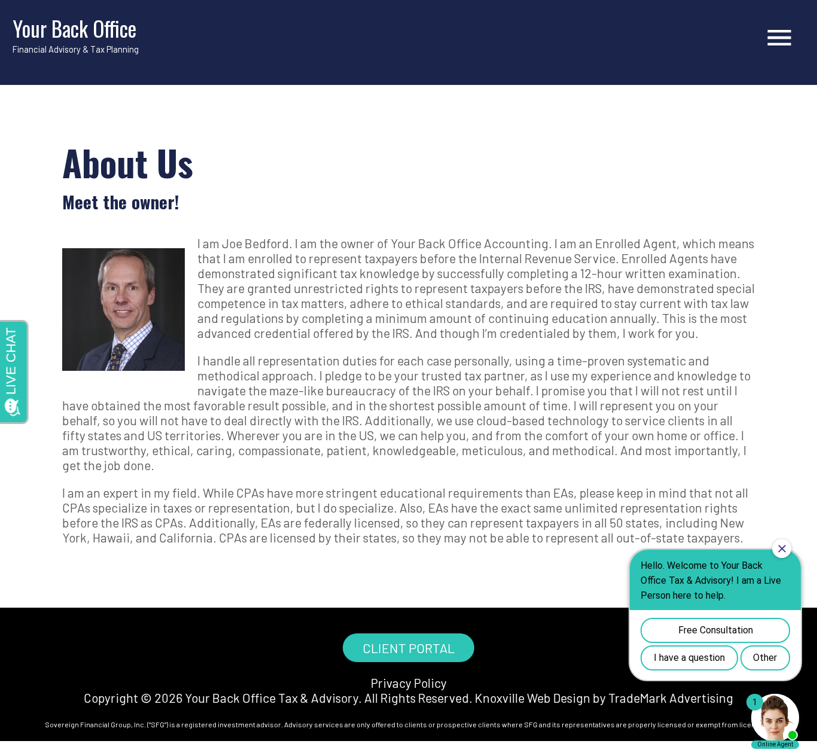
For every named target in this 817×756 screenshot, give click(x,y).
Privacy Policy (409, 682)
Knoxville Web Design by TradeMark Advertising (604, 697)
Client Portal (408, 648)
